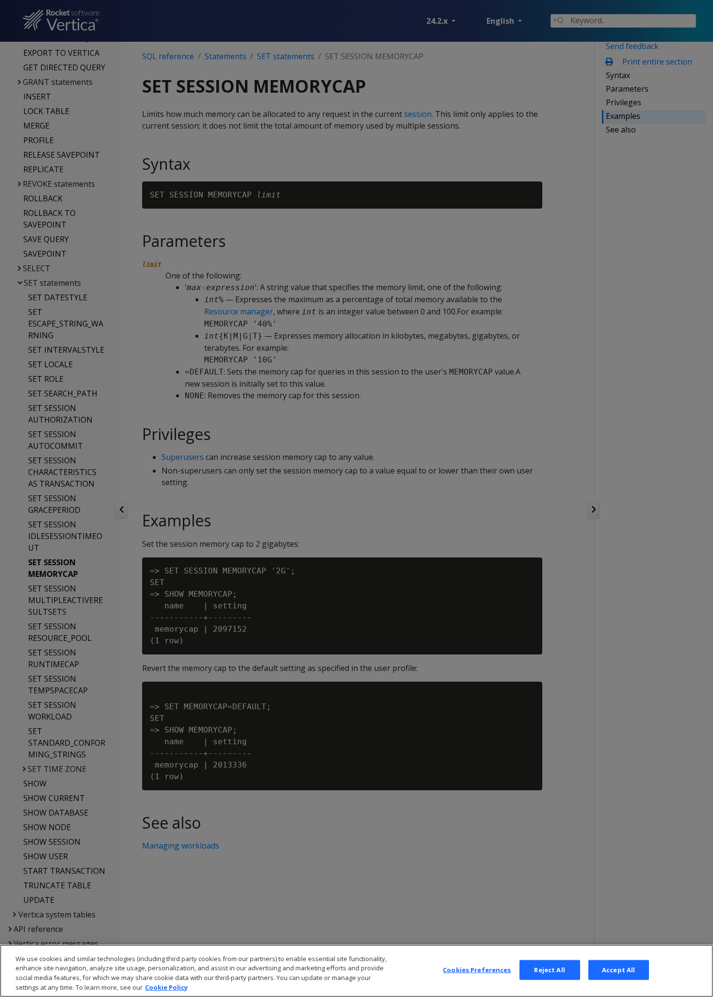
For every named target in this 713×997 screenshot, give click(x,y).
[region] (356, 971)
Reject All (549, 969)
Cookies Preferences (477, 969)
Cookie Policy (166, 986)
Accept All (618, 969)
